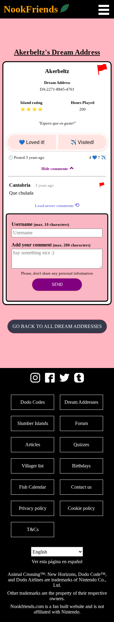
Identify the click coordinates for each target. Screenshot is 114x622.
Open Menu (103, 10)
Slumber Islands (32, 423)
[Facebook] (50, 380)
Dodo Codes (32, 402)
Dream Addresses (81, 402)
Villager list (32, 465)
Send (57, 284)
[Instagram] (35, 380)
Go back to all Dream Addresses (57, 326)
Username (40, 224)
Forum (81, 423)
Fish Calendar (32, 487)
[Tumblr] (79, 380)
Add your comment (51, 244)
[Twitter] (64, 380)
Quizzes (81, 444)
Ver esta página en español (57, 561)
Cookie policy (81, 508)
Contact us (81, 487)
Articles (32, 444)
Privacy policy (33, 508)
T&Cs (33, 529)
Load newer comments (57, 205)
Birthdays (81, 465)
